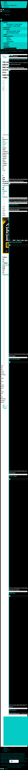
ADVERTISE (5, 748)
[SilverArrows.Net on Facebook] (6, 10)
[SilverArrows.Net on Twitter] (2, 10)
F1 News (3, 51)
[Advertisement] (14, 226)
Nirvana (13, 766)
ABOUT (5, 3)
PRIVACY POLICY (7, 750)
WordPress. (18, 766)
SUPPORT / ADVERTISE (10, 5)
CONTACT (6, 7)
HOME (5, 2)
